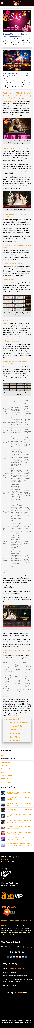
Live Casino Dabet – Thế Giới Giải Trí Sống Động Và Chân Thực (19, 810)
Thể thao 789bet (16, 730)
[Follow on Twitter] (14, 957)
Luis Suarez (5, 859)
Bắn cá (3, 755)
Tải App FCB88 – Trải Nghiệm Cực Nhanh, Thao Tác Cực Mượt (19, 798)
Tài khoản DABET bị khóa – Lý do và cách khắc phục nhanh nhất (19, 838)
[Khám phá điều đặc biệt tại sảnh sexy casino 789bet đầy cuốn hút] (17, 20)
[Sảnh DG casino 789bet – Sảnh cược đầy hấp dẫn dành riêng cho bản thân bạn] (17, 60)
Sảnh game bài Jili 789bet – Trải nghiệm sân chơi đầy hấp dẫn (19, 827)
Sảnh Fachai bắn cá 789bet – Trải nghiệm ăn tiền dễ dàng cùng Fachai (19, 833)
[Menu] (2, 3)
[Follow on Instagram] (11, 957)
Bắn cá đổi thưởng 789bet (19, 722)
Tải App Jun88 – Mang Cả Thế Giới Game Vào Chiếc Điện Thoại (19, 793)
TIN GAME (4, 779)
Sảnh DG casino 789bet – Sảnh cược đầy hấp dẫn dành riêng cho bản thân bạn (16, 76)
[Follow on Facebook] (8, 957)
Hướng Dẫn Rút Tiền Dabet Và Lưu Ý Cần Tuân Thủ (19, 815)
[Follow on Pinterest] (17, 957)
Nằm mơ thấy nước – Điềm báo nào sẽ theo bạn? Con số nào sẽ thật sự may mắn (19, 844)
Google (19, 993)
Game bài (4, 765)
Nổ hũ (3, 772)
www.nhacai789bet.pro (17, 968)
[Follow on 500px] (26, 957)
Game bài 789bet (16, 726)
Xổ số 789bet (15, 737)
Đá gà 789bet (15, 733)
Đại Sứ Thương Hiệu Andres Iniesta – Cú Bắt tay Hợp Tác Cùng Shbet (19, 821)
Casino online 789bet (8, 759)
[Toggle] (32, 782)
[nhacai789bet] (17, 3)
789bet (14, 101)
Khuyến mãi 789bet (7, 769)
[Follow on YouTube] (23, 957)
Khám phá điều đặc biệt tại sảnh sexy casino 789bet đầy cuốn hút (16, 35)
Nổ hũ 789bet (15, 741)
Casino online (7, 101)
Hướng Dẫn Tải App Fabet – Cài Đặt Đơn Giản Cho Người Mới (19, 804)
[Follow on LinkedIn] (20, 957)
